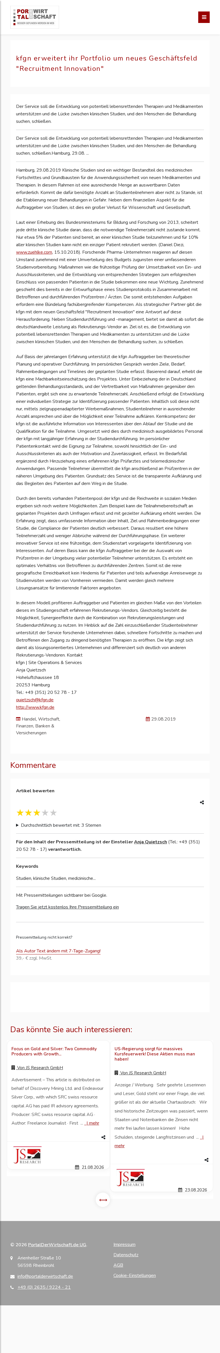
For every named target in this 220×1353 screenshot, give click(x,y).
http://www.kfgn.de (35, 707)
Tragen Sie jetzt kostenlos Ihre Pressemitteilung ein (67, 907)
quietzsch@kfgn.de (35, 700)
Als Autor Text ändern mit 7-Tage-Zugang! (58, 951)
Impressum (124, 1244)
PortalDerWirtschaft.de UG (57, 1245)
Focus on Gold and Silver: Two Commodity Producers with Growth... (54, 1051)
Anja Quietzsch (150, 842)
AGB (118, 1265)
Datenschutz (125, 1255)
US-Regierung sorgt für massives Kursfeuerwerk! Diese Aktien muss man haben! (155, 1054)
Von (39, 1068)
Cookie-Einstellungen (134, 1275)
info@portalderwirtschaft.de (45, 1276)
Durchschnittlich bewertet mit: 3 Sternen (61, 825)
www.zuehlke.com (34, 252)
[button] (58, 1137)
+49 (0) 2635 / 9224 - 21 (44, 1287)
